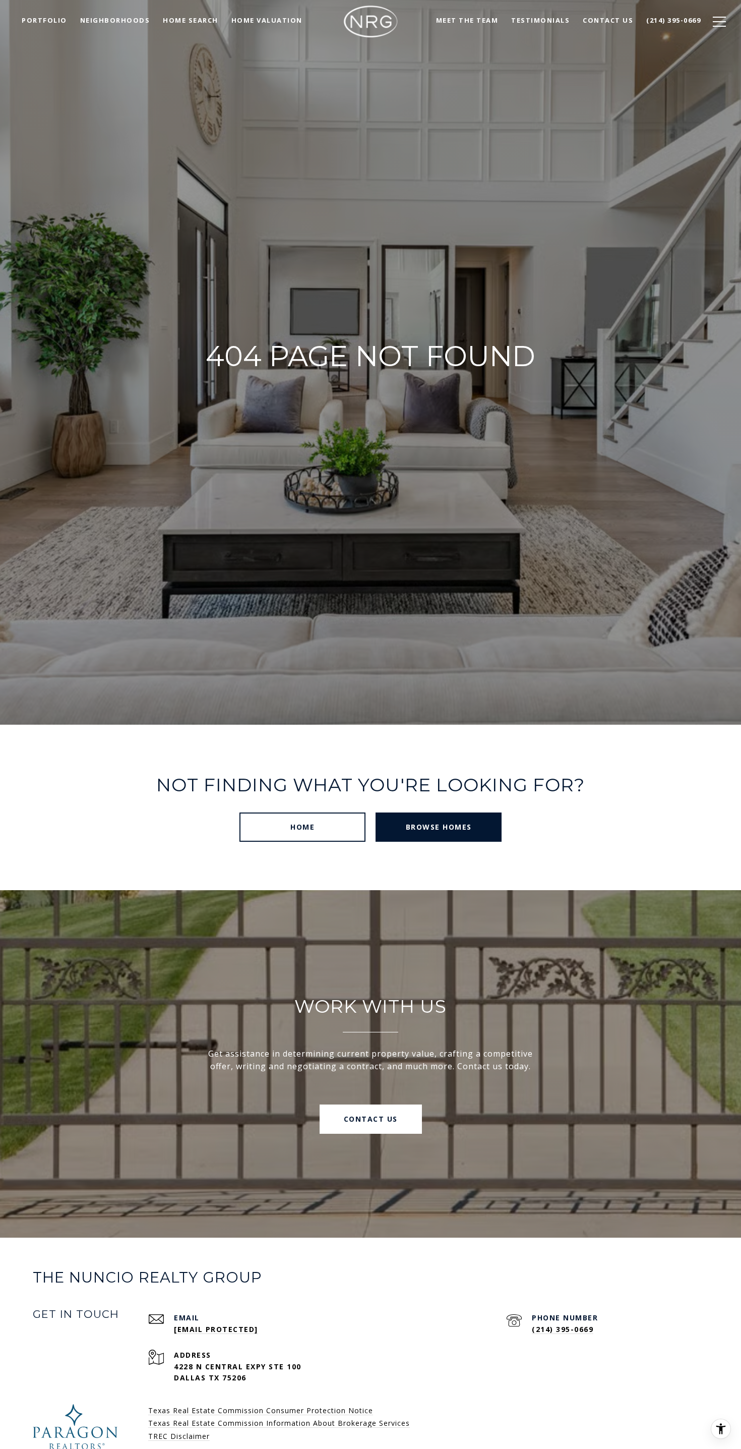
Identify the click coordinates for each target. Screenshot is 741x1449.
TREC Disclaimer (179, 1436)
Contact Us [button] (371, 1119)
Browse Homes (439, 827)
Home (302, 827)
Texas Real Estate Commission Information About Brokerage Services (279, 1423)
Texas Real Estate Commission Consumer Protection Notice (260, 1410)
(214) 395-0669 (562, 1329)
